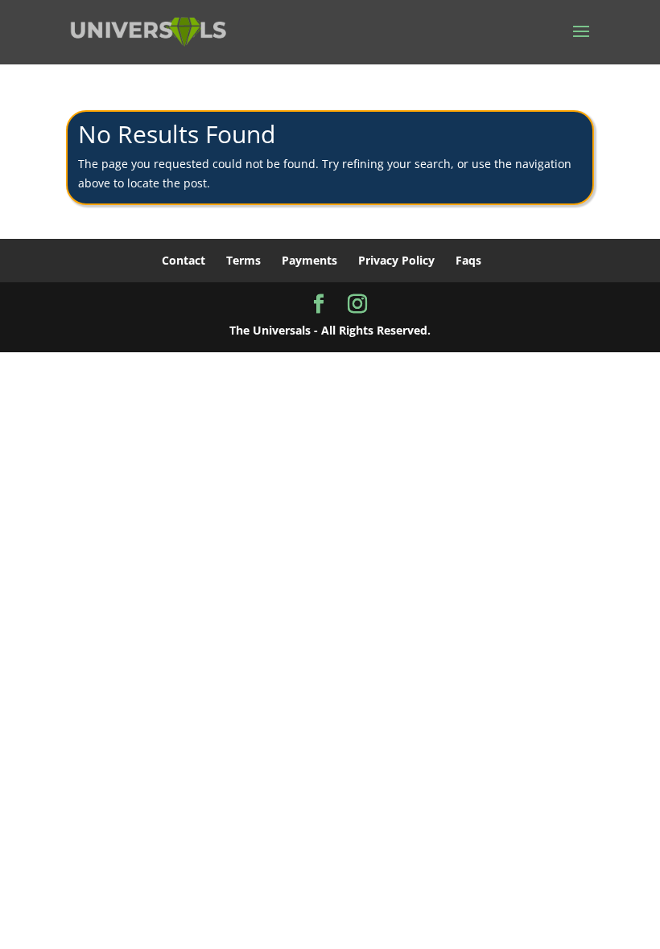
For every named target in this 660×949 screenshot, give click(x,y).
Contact (183, 260)
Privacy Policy (396, 260)
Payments (309, 260)
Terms (243, 260)
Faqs (468, 260)
